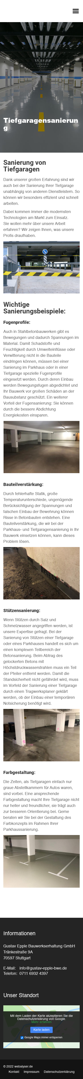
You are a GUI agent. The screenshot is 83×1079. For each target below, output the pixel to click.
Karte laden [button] (41, 1029)
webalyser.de (23, 1066)
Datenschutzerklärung (59, 1071)
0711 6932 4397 (33, 974)
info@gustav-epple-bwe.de (43, 968)
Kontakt (14, 1071)
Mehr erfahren (41, 1022)
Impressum (31, 1071)
